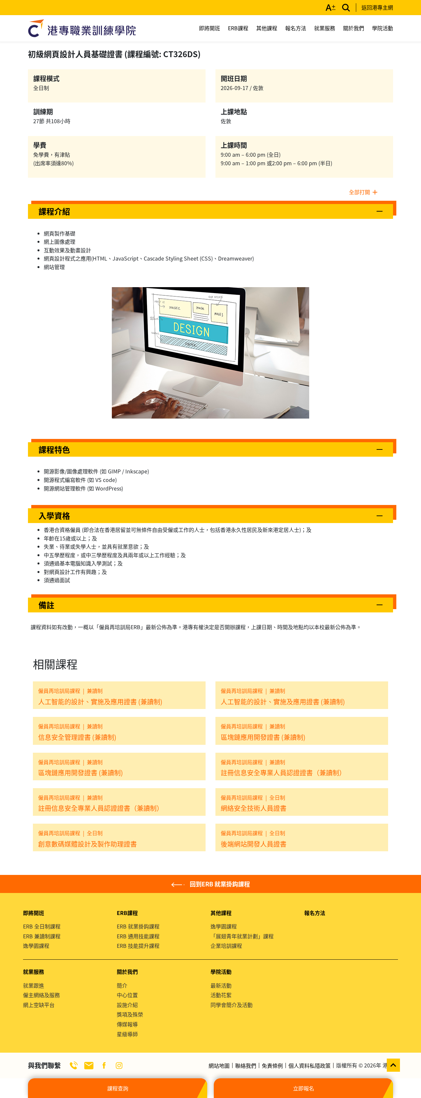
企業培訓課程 (226, 945)
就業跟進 (33, 985)
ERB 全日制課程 (42, 926)
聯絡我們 (245, 1065)
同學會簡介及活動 (231, 1005)
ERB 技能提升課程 (138, 945)
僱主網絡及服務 (41, 995)
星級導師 (127, 1034)
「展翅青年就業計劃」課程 (242, 936)
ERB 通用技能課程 (138, 936)
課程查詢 (117, 1088)
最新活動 (221, 985)
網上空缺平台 (39, 1005)
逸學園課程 (36, 945)
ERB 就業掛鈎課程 (138, 926)
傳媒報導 (127, 1024)
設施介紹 (127, 1005)
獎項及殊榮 (130, 1014)
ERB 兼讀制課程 (42, 936)
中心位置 (127, 995)
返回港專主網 (377, 7)
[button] (210, 211)
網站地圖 (219, 1065)
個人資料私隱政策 (309, 1065)
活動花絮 (221, 995)
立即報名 (303, 1088)
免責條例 (272, 1065)
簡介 (122, 985)
